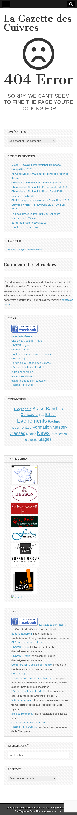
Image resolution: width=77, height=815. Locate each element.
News (43, 433)
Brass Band (44, 408)
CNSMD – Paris (20, 349)
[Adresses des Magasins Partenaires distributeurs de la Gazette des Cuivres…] (24, 483)
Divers (41, 415)
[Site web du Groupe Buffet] (25, 565)
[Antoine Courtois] (24, 513)
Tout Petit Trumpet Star (25, 226)
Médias (31, 433)
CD (60, 409)
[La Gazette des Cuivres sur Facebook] (24, 331)
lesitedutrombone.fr (22, 376)
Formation (42, 427)
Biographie (22, 409)
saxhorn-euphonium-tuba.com (29, 380)
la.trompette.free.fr (22, 371)
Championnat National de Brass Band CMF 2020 (40, 187)
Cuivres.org (18, 358)
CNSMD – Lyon (20, 345)
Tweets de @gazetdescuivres (25, 249)
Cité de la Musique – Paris (26, 340)
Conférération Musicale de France (31, 353)
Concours (29, 414)
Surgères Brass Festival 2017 (28, 222)
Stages (45, 439)
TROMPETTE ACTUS (24, 385)
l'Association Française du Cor (29, 367)
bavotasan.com (54, 811)
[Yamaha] (17, 597)
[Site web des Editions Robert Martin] (24, 525)
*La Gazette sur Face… (52, 624)
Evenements (32, 421)
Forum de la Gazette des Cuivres (31, 362)
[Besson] (24, 500)
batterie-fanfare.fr (21, 336)
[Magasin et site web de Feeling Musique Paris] (24, 540)
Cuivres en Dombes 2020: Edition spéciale (36, 182)
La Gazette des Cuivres (38, 23)
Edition (50, 414)
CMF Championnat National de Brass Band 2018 (40, 200)
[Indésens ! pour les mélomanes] (24, 592)
